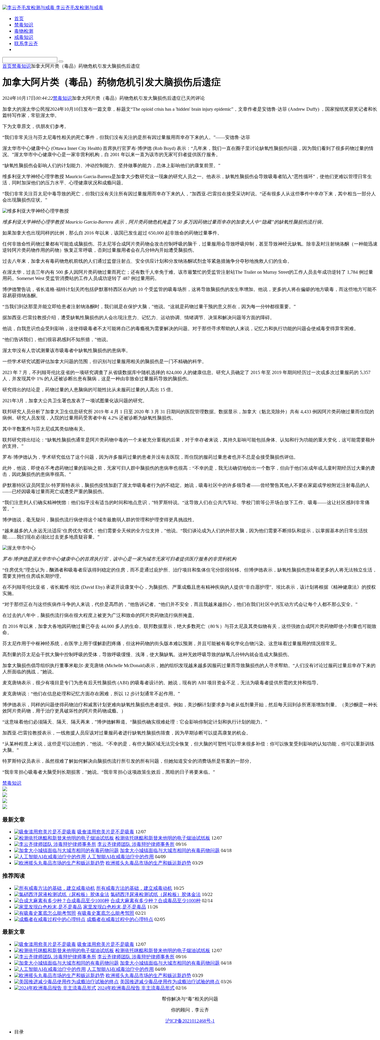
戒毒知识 (23, 37)
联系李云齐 (26, 43)
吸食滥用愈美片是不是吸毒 (105, 831)
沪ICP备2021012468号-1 (190, 1020)
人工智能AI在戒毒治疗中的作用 (120, 856)
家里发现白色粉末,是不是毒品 (114, 906)
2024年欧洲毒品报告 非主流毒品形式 (136, 987)
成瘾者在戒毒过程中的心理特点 (120, 919)
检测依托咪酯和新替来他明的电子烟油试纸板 (162, 837)
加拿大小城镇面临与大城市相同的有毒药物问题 (170, 850)
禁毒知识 (23, 24)
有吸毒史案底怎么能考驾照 (105, 913)
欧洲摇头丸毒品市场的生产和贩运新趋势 (148, 862)
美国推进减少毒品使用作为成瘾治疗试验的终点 (170, 981)
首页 (19, 18)
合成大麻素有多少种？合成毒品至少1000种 (155, 900)
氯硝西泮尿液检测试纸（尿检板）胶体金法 (155, 894)
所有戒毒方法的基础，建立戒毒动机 (134, 888)
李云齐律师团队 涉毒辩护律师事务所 (136, 844)
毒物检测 (23, 31)
